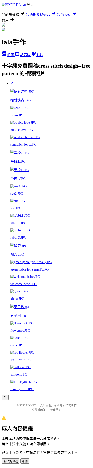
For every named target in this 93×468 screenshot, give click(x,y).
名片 (39, 55)
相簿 (11, 55)
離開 (25, 461)
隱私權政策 (39, 409)
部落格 (25, 55)
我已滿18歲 (10, 461)
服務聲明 (55, 409)
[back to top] (5, 397)
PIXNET (31, 405)
